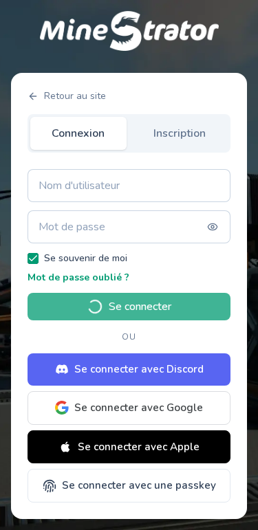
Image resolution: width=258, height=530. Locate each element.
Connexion (78, 133)
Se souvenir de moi (85, 258)
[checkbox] (33, 258)
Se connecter (140, 306)
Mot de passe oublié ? (78, 277)
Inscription (179, 133)
